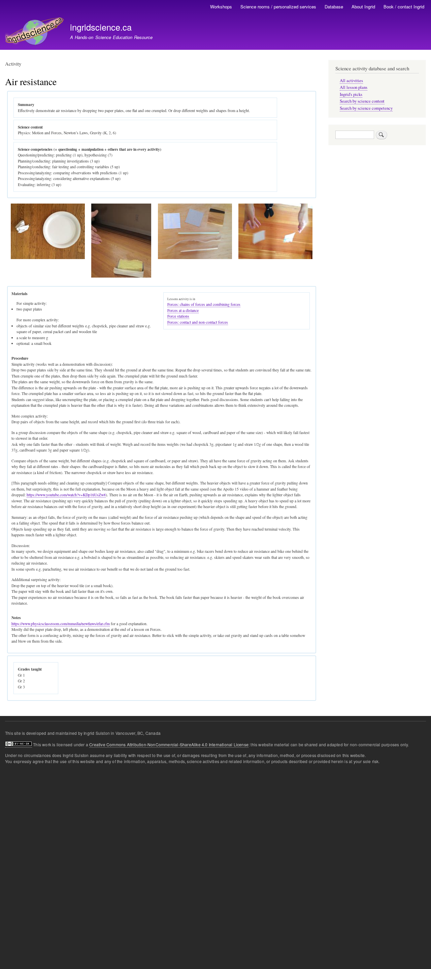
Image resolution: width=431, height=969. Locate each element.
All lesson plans (353, 87)
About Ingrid (363, 6)
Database (334, 6)
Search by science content (362, 101)
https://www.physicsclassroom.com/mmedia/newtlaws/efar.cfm (60, 623)
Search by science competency (366, 108)
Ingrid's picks (351, 94)
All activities (351, 80)
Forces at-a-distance (183, 310)
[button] (48, 257)
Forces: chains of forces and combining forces (203, 304)
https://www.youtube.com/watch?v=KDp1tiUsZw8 (66, 494)
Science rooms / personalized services (278, 6)
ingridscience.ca (101, 27)
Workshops (221, 6)
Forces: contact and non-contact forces (197, 322)
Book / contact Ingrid (404, 6)
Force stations (178, 316)
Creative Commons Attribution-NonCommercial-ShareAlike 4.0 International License (168, 744)
